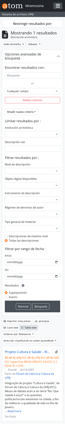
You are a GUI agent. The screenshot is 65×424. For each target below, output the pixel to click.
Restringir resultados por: (32, 23)
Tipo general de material (20, 222)
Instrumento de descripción (22, 193)
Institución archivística (19, 128)
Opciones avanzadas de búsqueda (23, 56)
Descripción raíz (15, 142)
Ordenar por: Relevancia (18, 334)
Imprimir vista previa (18, 321)
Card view (12, 327)
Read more (14, 411)
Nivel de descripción (17, 164)
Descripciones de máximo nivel (28, 236)
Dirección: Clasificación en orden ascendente (29, 340)
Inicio (8, 255)
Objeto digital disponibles (21, 179)
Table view (30, 327)
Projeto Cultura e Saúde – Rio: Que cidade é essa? (28, 352)
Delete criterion (32, 100)
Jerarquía (43, 321)
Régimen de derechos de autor (24, 207)
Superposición (18, 292)
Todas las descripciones (24, 240)
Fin (6, 270)
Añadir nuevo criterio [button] (20, 112)
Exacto (13, 297)
